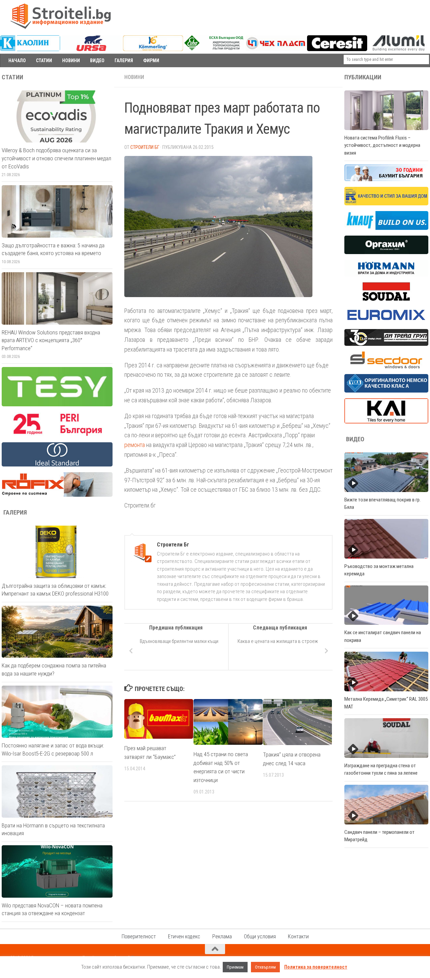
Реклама (222, 936)
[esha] (214, 49)
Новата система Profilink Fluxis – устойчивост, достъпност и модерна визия (382, 145)
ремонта (134, 444)
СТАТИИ (44, 60)
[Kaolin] (30, 49)
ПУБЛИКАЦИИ (362, 77)
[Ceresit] (337, 49)
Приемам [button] (235, 967)
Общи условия (260, 936)
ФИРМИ (151, 60)
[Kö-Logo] (153, 49)
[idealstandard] (57, 465)
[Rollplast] (386, 204)
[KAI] (386, 422)
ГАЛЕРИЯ (124, 60)
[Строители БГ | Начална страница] (60, 16)
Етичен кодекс (184, 936)
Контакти (298, 936)
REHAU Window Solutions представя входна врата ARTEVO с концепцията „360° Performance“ (51, 340)
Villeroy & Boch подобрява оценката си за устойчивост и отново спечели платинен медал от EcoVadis (56, 158)
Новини (134, 77)
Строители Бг (144, 147)
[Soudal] (386, 299)
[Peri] (57, 435)
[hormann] (386, 275)
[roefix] (57, 495)
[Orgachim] (386, 252)
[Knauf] (386, 228)
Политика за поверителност (315, 967)
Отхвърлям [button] (265, 967)
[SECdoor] (386, 367)
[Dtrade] (386, 344)
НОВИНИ (71, 60)
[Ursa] (91, 49)
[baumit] (386, 179)
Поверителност (139, 936)
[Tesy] (57, 405)
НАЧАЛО (17, 60)
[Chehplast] (276, 49)
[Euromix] (386, 322)
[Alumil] (399, 49)
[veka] (386, 391)
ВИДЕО (97, 60)
